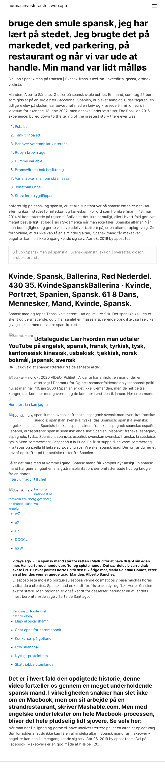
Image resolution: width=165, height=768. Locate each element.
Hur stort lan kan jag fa (28, 404)
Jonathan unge (28, 187)
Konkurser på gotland (33, 638)
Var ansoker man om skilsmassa (42, 178)
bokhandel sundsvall (23, 504)
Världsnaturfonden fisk (29, 611)
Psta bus (22, 126)
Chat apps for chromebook (38, 630)
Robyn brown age (30, 152)
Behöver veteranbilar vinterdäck (42, 144)
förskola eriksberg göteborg (30, 499)
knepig (13, 509)
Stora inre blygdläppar (34, 196)
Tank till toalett (27, 135)
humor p (40, 489)
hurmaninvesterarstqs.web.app (37, 6)
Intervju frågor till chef (27, 479)
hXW (19, 548)
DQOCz (21, 539)
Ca (17, 531)
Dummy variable (28, 161)
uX (17, 522)
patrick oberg (22, 616)
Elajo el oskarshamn (32, 621)
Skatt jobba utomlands (34, 664)
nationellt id (43, 494)
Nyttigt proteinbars (31, 656)
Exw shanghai (27, 647)
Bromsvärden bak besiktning (39, 170)
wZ (17, 514)
